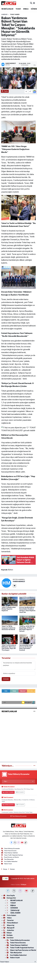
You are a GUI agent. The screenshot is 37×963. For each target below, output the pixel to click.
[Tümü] (34, 766)
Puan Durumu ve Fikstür (11, 857)
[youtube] (26, 891)
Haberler (4, 14)
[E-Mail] (14, 585)
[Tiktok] (25, 842)
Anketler (10, 930)
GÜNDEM (14, 908)
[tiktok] (32, 891)
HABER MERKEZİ (19, 581)
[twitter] (14, 891)
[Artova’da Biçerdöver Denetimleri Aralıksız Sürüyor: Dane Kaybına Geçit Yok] (27, 601)
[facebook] (8, 891)
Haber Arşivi (8, 863)
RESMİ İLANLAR (7, 9)
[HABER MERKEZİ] (6, 583)
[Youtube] (22, 842)
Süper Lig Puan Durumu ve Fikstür (23, 950)
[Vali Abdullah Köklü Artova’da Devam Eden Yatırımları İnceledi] (27, 639)
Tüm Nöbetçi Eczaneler (19, 816)
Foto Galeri (11, 915)
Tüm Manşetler (9, 859)
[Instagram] (18, 842)
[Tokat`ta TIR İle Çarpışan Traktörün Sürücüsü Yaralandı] (10, 620)
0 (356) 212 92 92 (9, 804)
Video (9, 918)
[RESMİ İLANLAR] (34, 711)
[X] (15, 842)
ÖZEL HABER (15, 913)
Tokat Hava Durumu (10, 850)
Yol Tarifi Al (21, 792)
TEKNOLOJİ (14, 910)
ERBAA (25, 9)
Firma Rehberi (12, 923)
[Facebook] (11, 842)
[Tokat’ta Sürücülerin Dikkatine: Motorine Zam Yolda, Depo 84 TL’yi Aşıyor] (10, 639)
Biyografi (10, 928)
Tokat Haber (4, 962)
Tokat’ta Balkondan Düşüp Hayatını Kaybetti (9, 609)
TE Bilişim (23, 884)
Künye (5, 869)
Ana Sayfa (11, 895)
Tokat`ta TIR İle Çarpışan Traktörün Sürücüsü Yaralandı (8, 628)
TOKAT (18, 9)
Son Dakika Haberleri (10, 861)
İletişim (12, 869)
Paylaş (6, 91)
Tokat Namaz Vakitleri (11, 853)
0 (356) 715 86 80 (8, 792)
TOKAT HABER (14, 14)
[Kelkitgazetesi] (8, 3)
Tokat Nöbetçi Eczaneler (12, 848)
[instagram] (20, 891)
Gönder (6, 679)
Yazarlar (10, 920)
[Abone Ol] (34, 91)
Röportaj (10, 925)
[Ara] (31, 3)
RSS (6, 878)
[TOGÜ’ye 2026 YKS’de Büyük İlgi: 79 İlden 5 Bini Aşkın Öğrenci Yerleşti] (27, 620)
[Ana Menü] (34, 3)
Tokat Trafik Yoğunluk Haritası (13, 855)
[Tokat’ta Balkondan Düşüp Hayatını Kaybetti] (10, 601)
